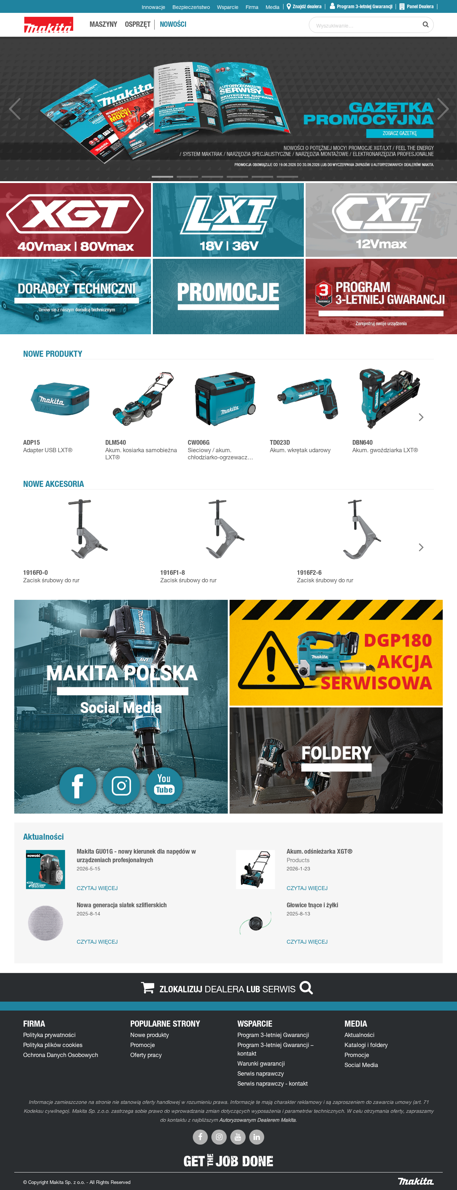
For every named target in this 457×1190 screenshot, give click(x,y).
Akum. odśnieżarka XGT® (319, 851)
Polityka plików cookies (52, 1044)
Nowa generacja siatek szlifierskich (122, 905)
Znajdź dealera (307, 7)
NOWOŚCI (173, 25)
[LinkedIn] (257, 1136)
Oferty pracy (146, 1054)
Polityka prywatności (49, 1034)
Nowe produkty (149, 1034)
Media (273, 7)
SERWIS (279, 988)
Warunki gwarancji (261, 1063)
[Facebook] (200, 1136)
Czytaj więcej (97, 888)
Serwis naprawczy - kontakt (272, 1083)
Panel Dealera (420, 7)
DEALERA (224, 988)
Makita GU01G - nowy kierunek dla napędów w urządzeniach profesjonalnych (136, 856)
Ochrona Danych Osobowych (60, 1054)
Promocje (142, 1044)
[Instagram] (219, 1136)
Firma (252, 7)
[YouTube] (238, 1136)
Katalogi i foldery (366, 1044)
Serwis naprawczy (260, 1073)
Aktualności (360, 1034)
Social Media (361, 1064)
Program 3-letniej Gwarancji (364, 7)
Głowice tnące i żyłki (312, 905)
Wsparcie (227, 7)
